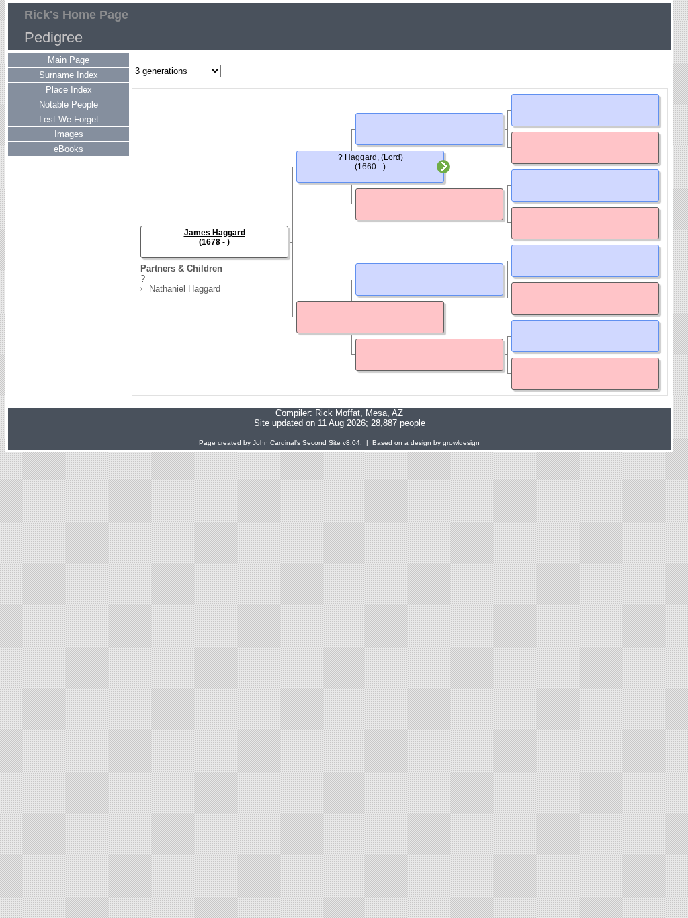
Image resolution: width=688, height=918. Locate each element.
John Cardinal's (276, 442)
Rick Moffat (337, 413)
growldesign (461, 442)
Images (68, 134)
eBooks (68, 149)
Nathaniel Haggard (184, 289)
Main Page (68, 60)
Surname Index (68, 75)
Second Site (321, 442)
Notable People (68, 104)
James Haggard (214, 232)
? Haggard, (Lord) (370, 157)
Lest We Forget (69, 119)
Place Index (69, 90)
